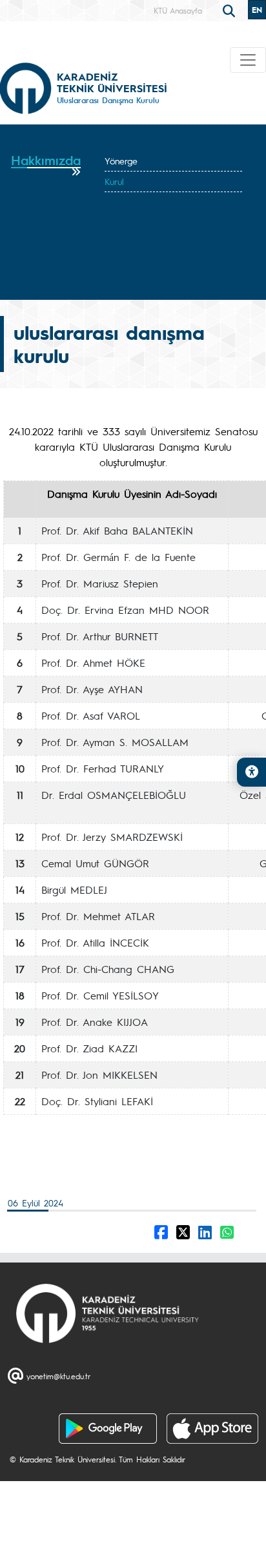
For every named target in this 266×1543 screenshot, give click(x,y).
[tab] (46, 165)
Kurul (114, 181)
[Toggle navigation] (248, 60)
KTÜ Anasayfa (178, 10)
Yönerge (121, 160)
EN (257, 10)
